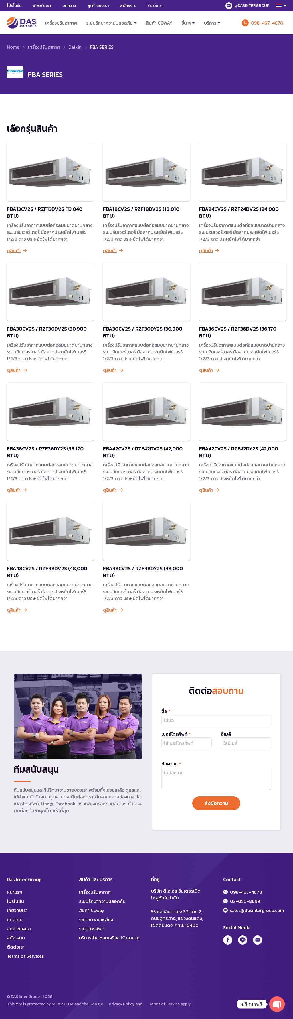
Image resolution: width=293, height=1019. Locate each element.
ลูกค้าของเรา (98, 6)
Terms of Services (25, 956)
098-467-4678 (267, 22)
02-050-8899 (245, 901)
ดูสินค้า (14, 250)
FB (227, 940)
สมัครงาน (128, 6)
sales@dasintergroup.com (257, 910)
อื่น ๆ (186, 22)
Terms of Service (164, 1004)
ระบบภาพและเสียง (96, 919)
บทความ (69, 6)
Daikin (75, 46)
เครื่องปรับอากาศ (61, 22)
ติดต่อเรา (155, 6)
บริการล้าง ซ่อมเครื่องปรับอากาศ (109, 937)
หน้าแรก (14, 892)
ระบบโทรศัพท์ (91, 928)
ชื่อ (166, 711)
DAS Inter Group (21, 22)
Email (257, 940)
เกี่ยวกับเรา (42, 6)
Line (242, 940)
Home (13, 46)
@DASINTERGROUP (252, 6)
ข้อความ (171, 763)
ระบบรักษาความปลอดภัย (109, 22)
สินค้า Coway (159, 22)
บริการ (210, 22)
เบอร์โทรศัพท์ (176, 734)
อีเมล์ (226, 734)
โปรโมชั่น (14, 6)
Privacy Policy (121, 1004)
